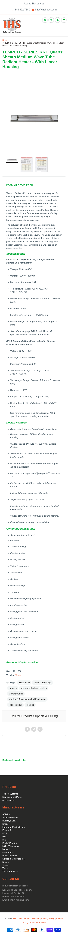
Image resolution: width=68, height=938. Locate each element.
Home (5, 40)
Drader (5, 824)
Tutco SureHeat (10, 871)
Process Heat (15, 705)
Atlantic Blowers (10, 817)
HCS (4, 833)
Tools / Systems (10, 793)
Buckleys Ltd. (9, 820)
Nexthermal (8, 852)
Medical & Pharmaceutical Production (27, 699)
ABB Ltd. (6, 814)
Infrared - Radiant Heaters (34, 688)
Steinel (5, 862)
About (27, 3)
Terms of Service (38, 922)
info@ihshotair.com (46, 9)
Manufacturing (16, 693)
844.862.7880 (22, 9)
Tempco (19, 675)
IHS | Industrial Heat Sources (26, 918)
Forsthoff (6, 830)
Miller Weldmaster (11, 846)
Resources (38, 3)
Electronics (24, 682)
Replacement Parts (12, 797)
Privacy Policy (47, 918)
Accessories (8, 800)
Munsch (6, 849)
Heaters (13, 688)
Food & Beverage (42, 682)
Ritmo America (9, 855)
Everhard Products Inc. (13, 827)
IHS (4, 839)
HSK (4, 836)
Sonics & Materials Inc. (13, 858)
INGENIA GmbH (10, 843)
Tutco (5, 868)
